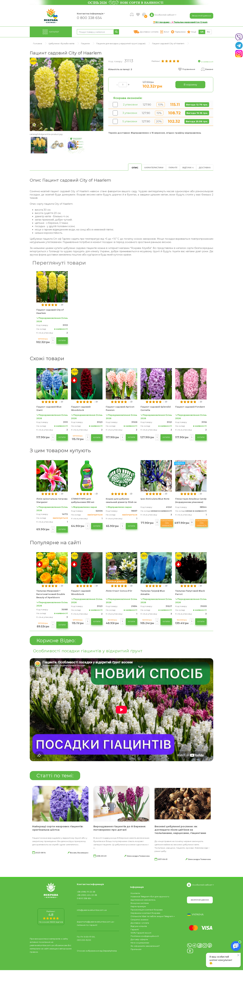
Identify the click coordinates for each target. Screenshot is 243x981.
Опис (135, 167)
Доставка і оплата (140, 923)
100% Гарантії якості (141, 933)
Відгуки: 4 (188, 167)
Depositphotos (110, 950)
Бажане (209, 69)
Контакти (135, 893)
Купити (62, 340)
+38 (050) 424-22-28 (87, 895)
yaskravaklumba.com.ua (42, 945)
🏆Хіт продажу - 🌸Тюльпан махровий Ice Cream (180, 22)
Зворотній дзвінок (201, 15)
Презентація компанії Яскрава (146, 909)
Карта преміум (138, 906)
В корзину (190, 84)
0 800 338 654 (89, 17)
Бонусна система (140, 903)
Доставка (205, 167)
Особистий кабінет (202, 885)
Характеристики (153, 167)
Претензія (136, 949)
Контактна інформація (90, 13)
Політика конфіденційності (145, 936)
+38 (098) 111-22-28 (86, 891)
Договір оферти (139, 939)
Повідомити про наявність (167, 523)
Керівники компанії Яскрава (145, 913)
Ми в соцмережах (140, 942)
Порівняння (188, 69)
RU (208, 32)
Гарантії (173, 167)
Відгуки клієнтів (139, 926)
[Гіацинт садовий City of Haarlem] (66, 94)
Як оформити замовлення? (145, 946)
